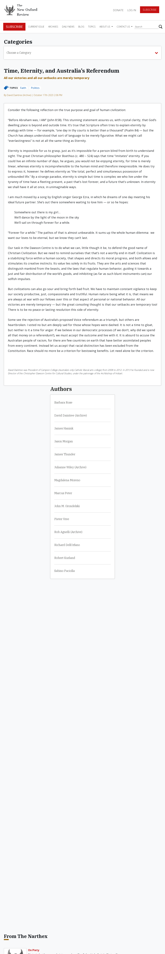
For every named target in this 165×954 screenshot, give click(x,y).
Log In (131, 10)
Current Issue (36, 26)
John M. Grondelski (67, 506)
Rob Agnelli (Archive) (68, 532)
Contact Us (124, 26)
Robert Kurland (64, 558)
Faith (23, 88)
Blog (81, 26)
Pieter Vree (61, 519)
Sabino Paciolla (64, 571)
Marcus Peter (63, 493)
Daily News (68, 26)
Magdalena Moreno (67, 480)
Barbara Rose (63, 402)
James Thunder (64, 454)
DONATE (118, 10)
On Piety (33, 950)
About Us (105, 26)
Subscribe (149, 9)
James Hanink (63, 428)
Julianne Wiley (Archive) (70, 467)
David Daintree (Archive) (70, 415)
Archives (53, 26)
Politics (35, 88)
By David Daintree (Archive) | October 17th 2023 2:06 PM (33, 95)
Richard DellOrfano (67, 545)
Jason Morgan (63, 441)
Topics (92, 26)
